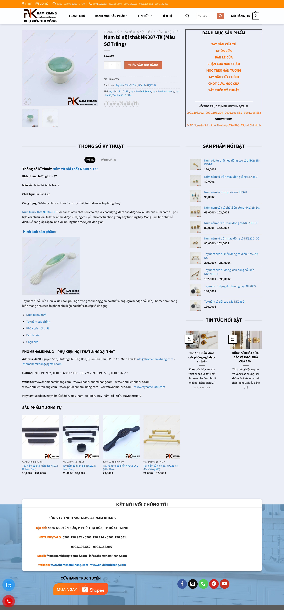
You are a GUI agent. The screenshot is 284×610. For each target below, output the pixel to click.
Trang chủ (77, 16)
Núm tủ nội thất (36, 315)
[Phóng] (27, 101)
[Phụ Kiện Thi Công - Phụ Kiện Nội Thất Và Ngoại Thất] (40, 16)
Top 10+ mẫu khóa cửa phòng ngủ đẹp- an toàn (201, 357)
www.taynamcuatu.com (149, 387)
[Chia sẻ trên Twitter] (114, 104)
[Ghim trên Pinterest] (128, 104)
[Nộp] (220, 16)
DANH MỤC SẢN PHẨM (110, 16)
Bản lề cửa (32, 335)
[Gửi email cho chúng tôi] (193, 584)
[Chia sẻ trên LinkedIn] (135, 104)
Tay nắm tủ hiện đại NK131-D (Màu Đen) (79, 467)
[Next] (91, 68)
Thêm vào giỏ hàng (143, 65)
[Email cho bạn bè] (121, 104)
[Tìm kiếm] (187, 15)
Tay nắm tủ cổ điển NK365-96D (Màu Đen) (120, 467)
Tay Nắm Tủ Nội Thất (137, 32)
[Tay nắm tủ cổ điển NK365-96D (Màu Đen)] (121, 437)
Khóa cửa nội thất (37, 328)
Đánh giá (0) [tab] (108, 160)
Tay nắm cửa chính (38, 322)
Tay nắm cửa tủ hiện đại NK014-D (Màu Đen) (40, 467)
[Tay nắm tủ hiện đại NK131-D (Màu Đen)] (81, 437)
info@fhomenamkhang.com (154, 359)
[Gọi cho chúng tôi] (203, 584)
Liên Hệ (167, 16)
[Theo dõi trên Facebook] (182, 584)
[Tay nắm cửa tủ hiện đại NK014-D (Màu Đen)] (40, 437)
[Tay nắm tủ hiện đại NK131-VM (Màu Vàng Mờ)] (161, 437)
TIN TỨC (143, 16)
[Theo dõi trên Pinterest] (214, 584)
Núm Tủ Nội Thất (168, 32)
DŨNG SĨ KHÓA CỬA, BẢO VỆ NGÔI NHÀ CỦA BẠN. (245, 357)
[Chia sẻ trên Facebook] (107, 104)
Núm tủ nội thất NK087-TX (38, 212)
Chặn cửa (32, 342)
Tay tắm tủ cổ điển (121, 95)
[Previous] (28, 68)
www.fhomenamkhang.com (69, 565)
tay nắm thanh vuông (163, 91)
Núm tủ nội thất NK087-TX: (75, 169)
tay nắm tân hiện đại (140, 91)
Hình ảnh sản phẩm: (39, 231)
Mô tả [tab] (90, 160)
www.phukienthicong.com (108, 565)
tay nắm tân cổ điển (119, 91)
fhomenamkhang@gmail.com (42, 364)
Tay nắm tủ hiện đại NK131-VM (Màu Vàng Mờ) (160, 467)
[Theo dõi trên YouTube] (224, 584)
